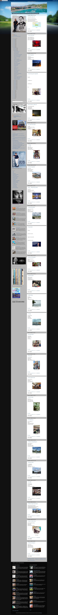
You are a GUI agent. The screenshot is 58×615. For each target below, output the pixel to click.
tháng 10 (15, 50)
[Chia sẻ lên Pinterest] (31, 31)
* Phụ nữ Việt (15, 62)
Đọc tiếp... (29, 48)
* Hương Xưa (14, 179)
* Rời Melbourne (30, 419)
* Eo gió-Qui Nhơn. (14, 178)
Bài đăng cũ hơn (43, 558)
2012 (14, 97)
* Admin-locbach (14, 175)
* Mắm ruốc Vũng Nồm (31, 257)
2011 (14, 98)
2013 (14, 96)
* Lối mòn (17, 217)
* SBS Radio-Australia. (15, 174)
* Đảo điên (15, 75)
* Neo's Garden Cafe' (31, 377)
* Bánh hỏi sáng (30, 397)
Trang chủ (37, 558)
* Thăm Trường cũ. (35, 604)
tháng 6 (15, 83)
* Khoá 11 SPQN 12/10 (32, 521)
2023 (14, 42)
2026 (14, 39)
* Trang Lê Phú (14, 185)
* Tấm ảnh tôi (18, 566)
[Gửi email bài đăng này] (28, 31)
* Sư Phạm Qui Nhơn (15, 182)
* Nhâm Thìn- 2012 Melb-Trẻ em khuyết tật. (18, 143)
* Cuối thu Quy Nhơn (31, 207)
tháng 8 (15, 81)
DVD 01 (20, 13)
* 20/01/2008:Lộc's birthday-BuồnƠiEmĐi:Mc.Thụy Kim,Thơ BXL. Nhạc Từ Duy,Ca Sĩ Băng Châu (18, 148)
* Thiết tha (17, 207)
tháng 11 (15, 49)
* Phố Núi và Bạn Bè (15, 181)
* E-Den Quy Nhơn (31, 35)
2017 (14, 91)
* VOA (13, 171)
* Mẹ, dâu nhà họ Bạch (32, 124)
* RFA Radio (14, 173)
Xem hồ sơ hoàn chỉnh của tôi (16, 36)
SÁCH (34, 13)
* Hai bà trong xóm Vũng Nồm (33, 73)
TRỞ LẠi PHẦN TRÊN (15, 610)
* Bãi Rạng (17, 605)
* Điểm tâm (34, 579)
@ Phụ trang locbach (15, 187)
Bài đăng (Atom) (32, 560)
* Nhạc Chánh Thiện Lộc (15, 141)
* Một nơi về (30, 355)
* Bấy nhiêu (17, 592)
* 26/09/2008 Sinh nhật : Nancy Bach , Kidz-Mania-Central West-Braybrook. (18, 146)
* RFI (13, 172)
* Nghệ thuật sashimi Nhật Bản (17, 116)
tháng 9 (15, 80)
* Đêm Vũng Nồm (16, 53)
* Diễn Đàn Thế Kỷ (14, 177)
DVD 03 (27, 13)
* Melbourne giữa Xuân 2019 (33, 503)
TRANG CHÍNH (15, 13)
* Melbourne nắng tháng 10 (32, 441)
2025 (14, 40)
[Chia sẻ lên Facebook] (30, 31)
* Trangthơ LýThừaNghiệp (15, 180)
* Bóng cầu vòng (30, 462)
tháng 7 (15, 82)
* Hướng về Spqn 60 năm (36, 570)
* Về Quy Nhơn (18, 227)
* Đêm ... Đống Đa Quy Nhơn (33, 187)
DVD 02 (23, 13)
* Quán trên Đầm (31, 275)
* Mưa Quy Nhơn (31, 334)
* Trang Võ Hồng (14, 186)
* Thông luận (14, 183)
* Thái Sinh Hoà (18, 212)
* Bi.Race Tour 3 (18, 596)
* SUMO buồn (35, 587)
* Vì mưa (29, 313)
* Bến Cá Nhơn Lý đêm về (32, 104)
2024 (14, 41)
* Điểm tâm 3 (35, 600)
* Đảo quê (34, 583)
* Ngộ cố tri (17, 579)
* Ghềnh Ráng (30, 295)
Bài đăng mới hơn (31, 558)
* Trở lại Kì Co (18, 222)
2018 (14, 90)
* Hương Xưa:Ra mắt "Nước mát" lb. (17, 142)
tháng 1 (15, 89)
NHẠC (30, 13)
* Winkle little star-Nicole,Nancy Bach (17, 144)
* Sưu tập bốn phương (15, 176)
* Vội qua (17, 241)
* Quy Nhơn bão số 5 (17, 51)
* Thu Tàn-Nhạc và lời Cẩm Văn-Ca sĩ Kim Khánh (19, 137)
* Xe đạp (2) (17, 583)
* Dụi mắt (34, 596)
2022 (14, 43)
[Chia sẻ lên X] (29, 31)
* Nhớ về (34, 566)
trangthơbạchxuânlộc (18, 4)
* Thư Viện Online (14, 184)
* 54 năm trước (18, 246)
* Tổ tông (29, 145)
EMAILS (37, 13)
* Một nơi (17, 570)
